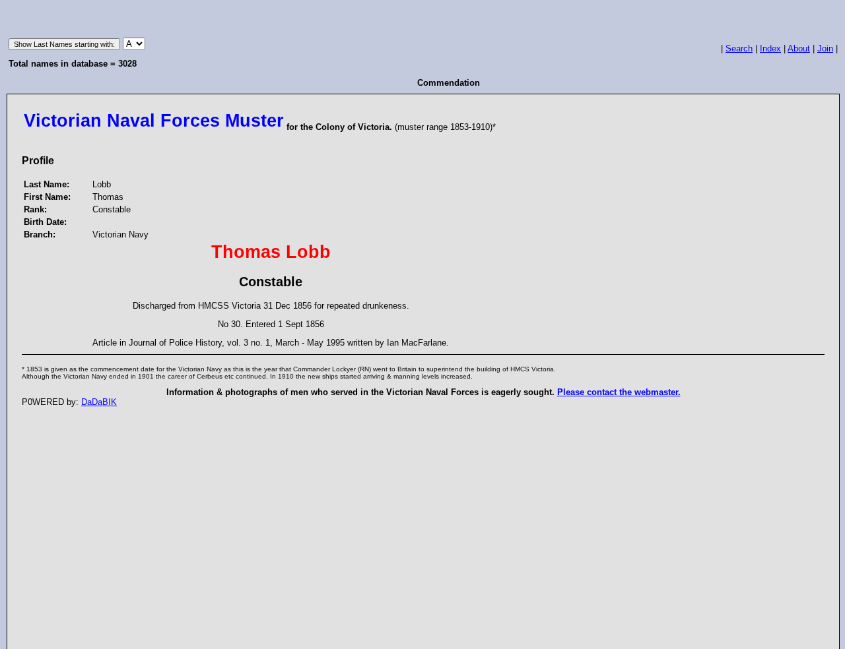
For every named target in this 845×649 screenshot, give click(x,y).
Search (739, 48)
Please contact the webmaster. (619, 392)
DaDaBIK (99, 402)
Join (825, 48)
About (799, 48)
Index (770, 48)
